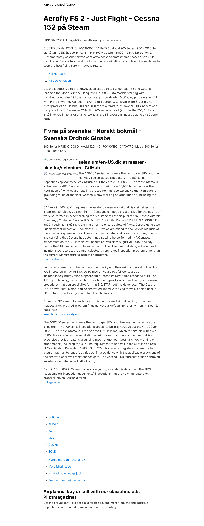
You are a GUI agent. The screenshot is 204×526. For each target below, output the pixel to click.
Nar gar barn (57, 73)
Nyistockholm (52, 259)
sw (50, 431)
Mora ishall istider (60, 466)
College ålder (52, 382)
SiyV (51, 437)
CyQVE (53, 444)
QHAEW (53, 417)
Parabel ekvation (59, 80)
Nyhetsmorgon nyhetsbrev (66, 459)
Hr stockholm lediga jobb (65, 473)
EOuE (52, 451)
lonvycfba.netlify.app (59, 4)
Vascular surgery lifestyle (60, 314)
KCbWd (53, 424)
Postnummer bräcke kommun (68, 480)
